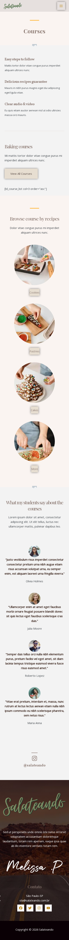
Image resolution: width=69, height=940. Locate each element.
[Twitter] (29, 908)
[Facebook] (20, 908)
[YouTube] (48, 908)
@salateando (34, 765)
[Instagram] (39, 908)
